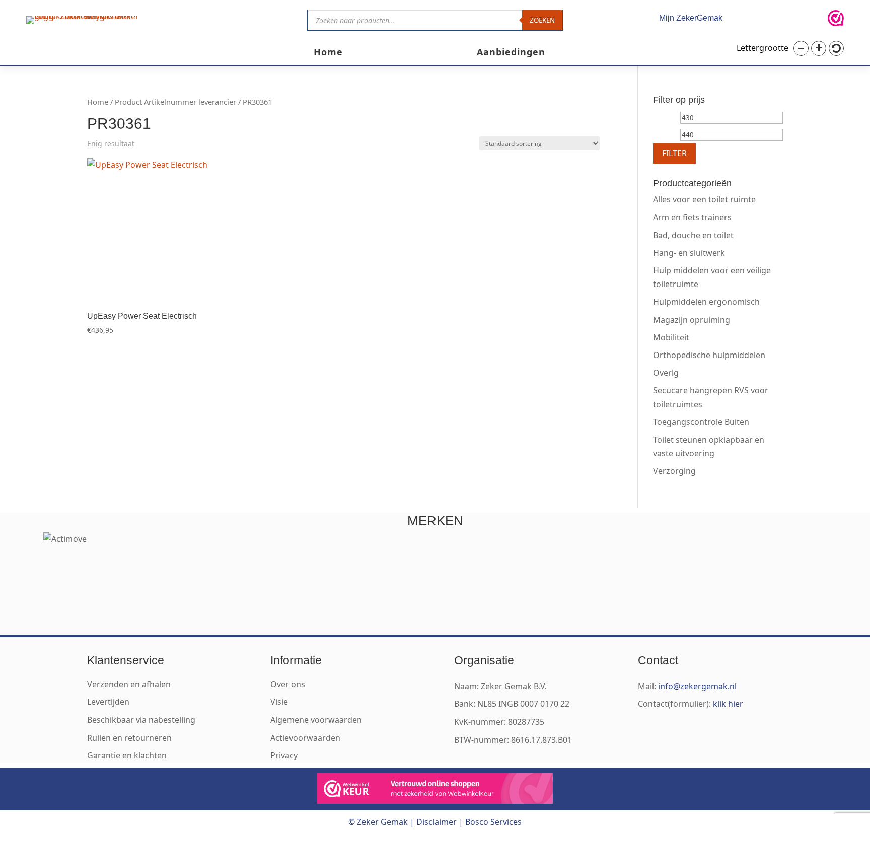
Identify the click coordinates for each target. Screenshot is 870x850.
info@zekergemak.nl (697, 686)
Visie (279, 701)
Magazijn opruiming (691, 319)
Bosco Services (493, 821)
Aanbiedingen (511, 53)
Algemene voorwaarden (316, 719)
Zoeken (542, 20)
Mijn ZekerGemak (690, 18)
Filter (674, 153)
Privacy (284, 755)
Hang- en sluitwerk (689, 252)
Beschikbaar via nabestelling (141, 719)
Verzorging (674, 470)
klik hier (728, 704)
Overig (666, 372)
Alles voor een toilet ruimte (704, 199)
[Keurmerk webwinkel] (836, 20)
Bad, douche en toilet (693, 235)
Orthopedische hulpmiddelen (709, 355)
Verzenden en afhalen (129, 684)
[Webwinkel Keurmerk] (435, 790)
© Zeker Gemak (378, 821)
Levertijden (108, 701)
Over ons (287, 684)
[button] (801, 48)
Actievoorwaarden (305, 737)
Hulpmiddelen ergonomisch (706, 301)
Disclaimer (436, 821)
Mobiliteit (671, 337)
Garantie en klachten (127, 755)
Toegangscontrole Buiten (701, 422)
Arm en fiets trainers (692, 217)
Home (328, 53)
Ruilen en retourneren (129, 737)
